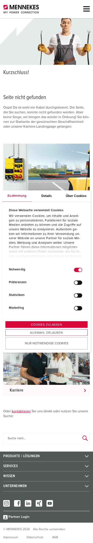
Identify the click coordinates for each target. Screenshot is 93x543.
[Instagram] (6, 503)
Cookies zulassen (46, 324)
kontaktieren (21, 411)
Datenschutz (35, 537)
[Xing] (39, 503)
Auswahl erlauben (46, 332)
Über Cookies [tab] (76, 195)
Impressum (10, 537)
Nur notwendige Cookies (46, 343)
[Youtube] (49, 503)
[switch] (78, 283)
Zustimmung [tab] (16, 195)
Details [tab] (46, 195)
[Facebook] (17, 503)
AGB (55, 537)
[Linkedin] (28, 503)
